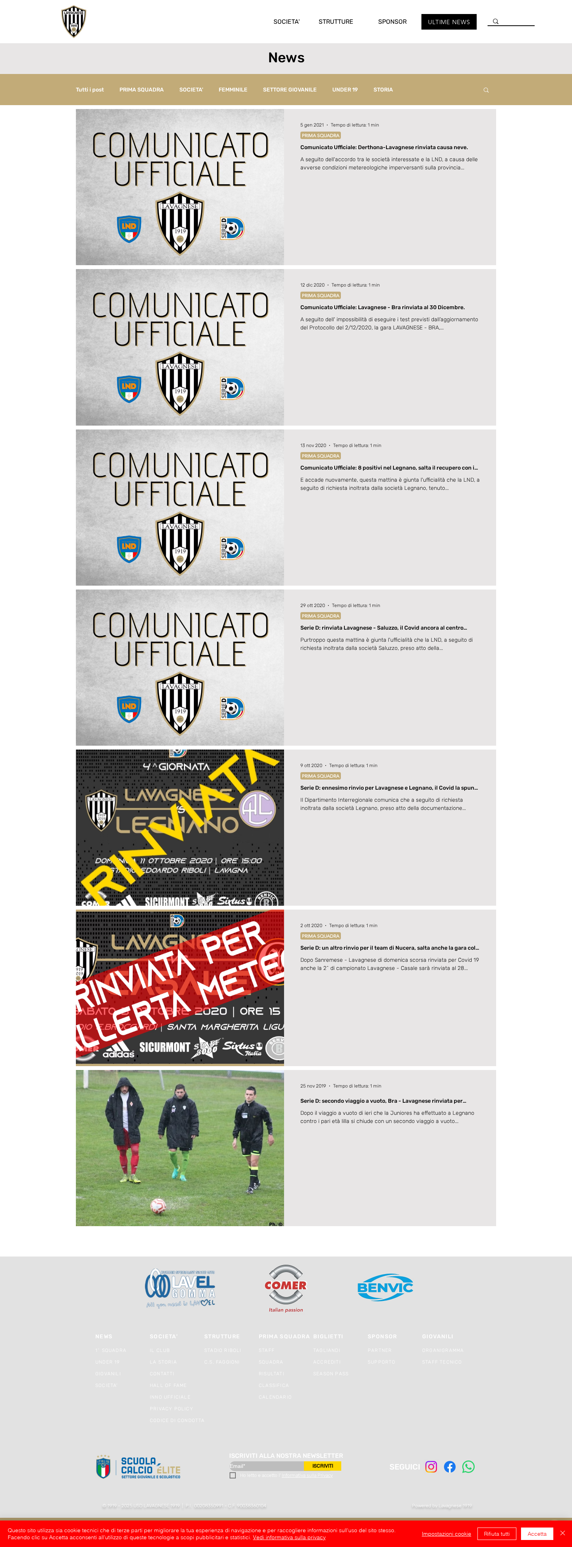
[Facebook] (450, 1467)
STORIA (383, 89)
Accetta (537, 1533)
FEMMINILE (233, 89)
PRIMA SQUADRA (141, 89)
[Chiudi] (562, 1534)
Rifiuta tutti (497, 1533)
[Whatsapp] (468, 1467)
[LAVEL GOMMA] (181, 1289)
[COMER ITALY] (286, 1289)
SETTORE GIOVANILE (290, 89)
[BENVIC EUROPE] (386, 1288)
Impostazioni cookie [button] (446, 1533)
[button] (278, 21)
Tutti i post (90, 89)
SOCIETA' (191, 89)
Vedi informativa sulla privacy (289, 1537)
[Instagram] (431, 1467)
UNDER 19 (345, 89)
